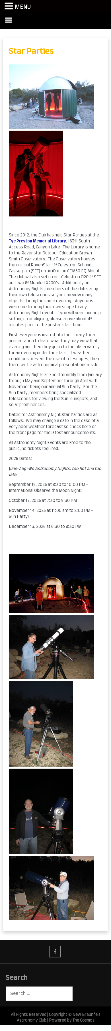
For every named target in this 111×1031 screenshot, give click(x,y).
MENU (23, 7)
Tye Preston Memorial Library (37, 241)
